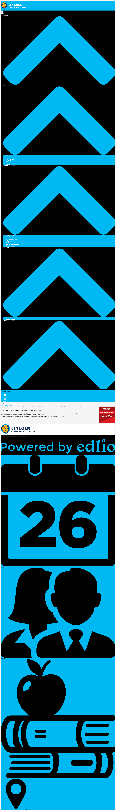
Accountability (9, 163)
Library (7, 240)
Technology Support (10, 319)
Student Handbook (10, 235)
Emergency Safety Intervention (12, 244)
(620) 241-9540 (22, 436)
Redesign (8, 161)
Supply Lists (8, 241)
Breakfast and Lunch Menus (12, 239)
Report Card (8, 156)
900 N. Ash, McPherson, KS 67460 (8, 436)
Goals (7, 158)
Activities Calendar (10, 246)
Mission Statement (10, 159)
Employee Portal (9, 317)
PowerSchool (9, 238)
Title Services (9, 242)
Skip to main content (5, 1)
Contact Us (8, 155)
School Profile (9, 160)
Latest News (3, 403)
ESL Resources (9, 245)
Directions (8, 164)
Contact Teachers (9, 236)
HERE (42, 414)
